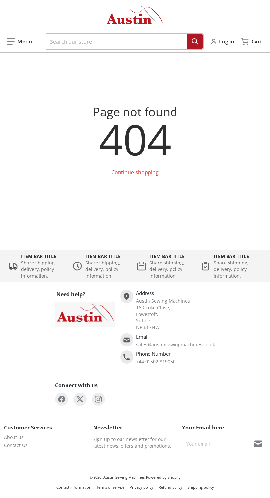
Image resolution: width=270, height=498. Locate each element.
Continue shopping (135, 172)
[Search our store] (195, 41)
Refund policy (170, 487)
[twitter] (80, 399)
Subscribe (258, 443)
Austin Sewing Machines (124, 477)
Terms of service (110, 487)
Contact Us (16, 445)
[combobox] (122, 41)
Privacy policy (141, 487)
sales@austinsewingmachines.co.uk (175, 344)
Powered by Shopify (163, 477)
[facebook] (61, 399)
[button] (19, 41)
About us (14, 437)
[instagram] (98, 399)
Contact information (73, 487)
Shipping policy (201, 487)
